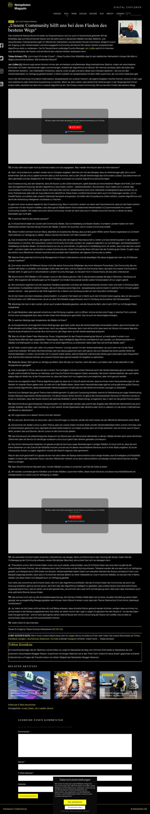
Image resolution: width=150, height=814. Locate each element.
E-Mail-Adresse (26, 773)
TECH (66, 14)
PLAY (102, 14)
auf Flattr (94, 636)
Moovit (33, 36)
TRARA (74, 14)
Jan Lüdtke (90, 48)
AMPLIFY (110, 14)
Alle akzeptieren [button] (75, 802)
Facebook (12, 639)
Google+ (22, 639)
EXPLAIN (82, 14)
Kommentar (24, 732)
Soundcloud (33, 639)
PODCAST (57, 14)
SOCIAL (11, 22)
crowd (24, 708)
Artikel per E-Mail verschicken (22, 705)
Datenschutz (21, 809)
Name (21, 762)
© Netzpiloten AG (139, 809)
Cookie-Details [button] (65, 811)
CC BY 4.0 (57, 629)
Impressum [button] (86, 811)
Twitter (137, 636)
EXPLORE (93, 14)
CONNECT (120, 14)
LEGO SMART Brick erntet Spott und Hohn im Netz (118, 694)
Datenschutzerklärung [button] (76, 811)
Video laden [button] (76, 127)
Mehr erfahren (75, 123)
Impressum (8, 809)
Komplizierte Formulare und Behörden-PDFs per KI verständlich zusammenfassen (29, 693)
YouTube (54, 639)
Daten (31, 708)
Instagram (72, 639)
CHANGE (60, 675)
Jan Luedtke (40, 708)
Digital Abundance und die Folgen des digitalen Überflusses (73, 694)
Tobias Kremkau (30, 22)
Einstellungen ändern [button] (75, 807)
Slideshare (44, 639)
